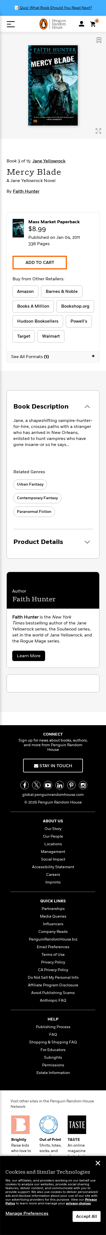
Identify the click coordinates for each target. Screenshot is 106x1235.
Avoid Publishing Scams (53, 992)
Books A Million (33, 306)
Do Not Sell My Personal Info (53, 977)
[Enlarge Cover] (98, 131)
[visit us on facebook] (24, 785)
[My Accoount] (81, 24)
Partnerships (53, 908)
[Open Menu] (11, 24)
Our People (53, 836)
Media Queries (53, 916)
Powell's (78, 321)
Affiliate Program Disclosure (53, 985)
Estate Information (53, 1072)
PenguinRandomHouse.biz (53, 939)
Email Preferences (53, 947)
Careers (53, 874)
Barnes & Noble (62, 291)
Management (53, 851)
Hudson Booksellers (37, 321)
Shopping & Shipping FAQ (53, 1042)
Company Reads (53, 931)
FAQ (53, 1034)
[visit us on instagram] (83, 785)
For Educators (53, 1049)
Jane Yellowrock (49, 161)
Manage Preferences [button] (26, 1213)
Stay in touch (55, 766)
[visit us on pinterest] (71, 785)
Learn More (30, 657)
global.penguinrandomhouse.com (53, 794)
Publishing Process (53, 1026)
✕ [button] (98, 1163)
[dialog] (53, 1195)
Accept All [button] (86, 1216)
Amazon (25, 291)
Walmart (51, 336)
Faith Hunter (26, 191)
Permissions (53, 1065)
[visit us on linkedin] (59, 785)
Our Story (53, 828)
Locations (53, 844)
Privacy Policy (53, 962)
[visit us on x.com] (36, 785)
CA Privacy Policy (53, 969)
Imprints (53, 882)
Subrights (53, 1057)
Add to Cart (40, 263)
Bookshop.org (75, 306)
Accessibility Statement (53, 867)
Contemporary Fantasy (37, 498)
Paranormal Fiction (34, 511)
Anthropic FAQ (53, 1000)
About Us (53, 821)
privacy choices (78, 1203)
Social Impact (53, 859)
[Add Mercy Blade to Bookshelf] (99, 40)
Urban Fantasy (30, 484)
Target (23, 336)
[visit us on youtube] (48, 785)
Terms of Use (53, 954)
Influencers (53, 924)
